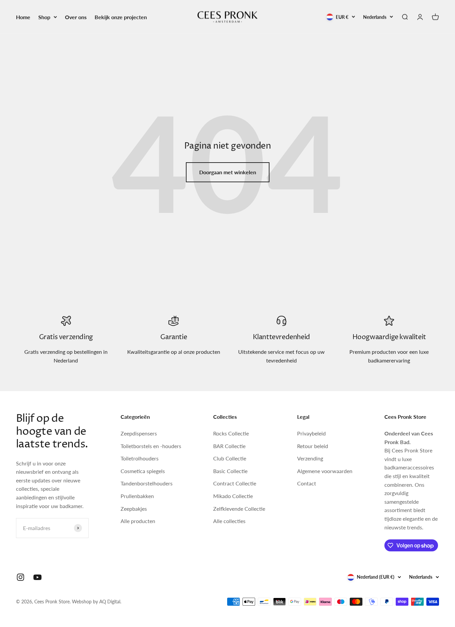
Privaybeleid (311, 433)
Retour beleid (312, 446)
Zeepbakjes (134, 508)
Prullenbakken (137, 496)
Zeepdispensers (139, 433)
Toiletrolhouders (140, 458)
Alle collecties (229, 521)
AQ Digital (109, 601)
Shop (44, 17)
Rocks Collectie (231, 433)
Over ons (76, 17)
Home (23, 17)
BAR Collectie (229, 446)
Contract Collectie (234, 483)
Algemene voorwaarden (324, 471)
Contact (306, 483)
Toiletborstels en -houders (151, 446)
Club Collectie (229, 458)
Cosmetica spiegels (143, 471)
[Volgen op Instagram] (20, 577)
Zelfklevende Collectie (239, 508)
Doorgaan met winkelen (227, 172)
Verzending (310, 458)
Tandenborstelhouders (147, 483)
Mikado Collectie (233, 496)
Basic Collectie (230, 471)
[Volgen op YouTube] (37, 577)
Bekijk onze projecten (121, 17)
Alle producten (138, 521)
